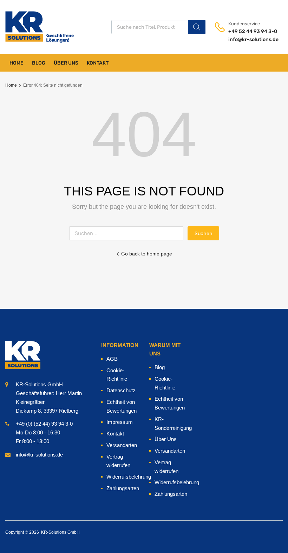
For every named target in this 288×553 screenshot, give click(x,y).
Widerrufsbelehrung (128, 477)
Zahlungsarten (122, 488)
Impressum (119, 422)
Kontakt (98, 63)
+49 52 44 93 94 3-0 (245, 31)
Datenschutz (121, 390)
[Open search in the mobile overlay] (160, 27)
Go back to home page (146, 253)
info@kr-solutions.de (245, 39)
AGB (112, 359)
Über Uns (66, 63)
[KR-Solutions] (22, 26)
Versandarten (121, 445)
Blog (38, 63)
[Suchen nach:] (128, 233)
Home (16, 63)
